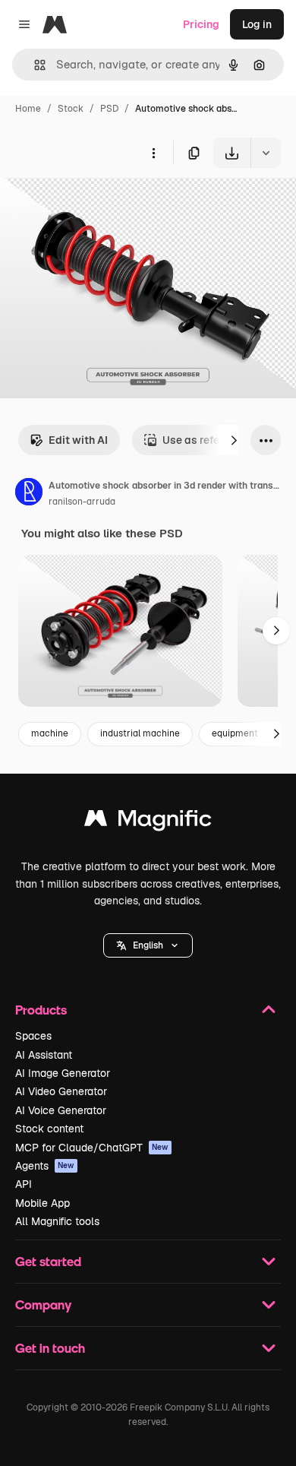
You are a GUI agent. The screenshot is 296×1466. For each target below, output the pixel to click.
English (148, 945)
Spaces (33, 1036)
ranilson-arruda (82, 502)
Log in (257, 24)
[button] (148, 945)
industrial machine (140, 733)
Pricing (201, 24)
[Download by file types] (265, 153)
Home (28, 109)
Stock (70, 109)
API (23, 1184)
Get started (48, 1261)
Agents (44, 1166)
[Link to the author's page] (29, 494)
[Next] (233, 440)
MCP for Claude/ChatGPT (91, 1147)
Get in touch (50, 1348)
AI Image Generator (62, 1073)
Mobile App (42, 1203)
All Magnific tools (57, 1221)
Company (43, 1304)
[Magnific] (148, 822)
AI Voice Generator (60, 1110)
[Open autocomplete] (34, 65)
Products (41, 1010)
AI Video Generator (61, 1091)
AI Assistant (43, 1055)
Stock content (49, 1128)
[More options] (153, 153)
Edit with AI (78, 440)
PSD (109, 109)
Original (97, 203)
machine (49, 733)
